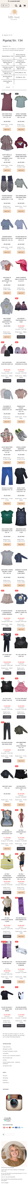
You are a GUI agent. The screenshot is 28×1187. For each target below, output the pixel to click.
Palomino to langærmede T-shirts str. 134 (7, 407)
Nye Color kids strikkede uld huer (21, 363)
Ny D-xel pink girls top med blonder (21, 699)
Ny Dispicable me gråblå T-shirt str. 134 (21, 612)
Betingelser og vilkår (7, 1049)
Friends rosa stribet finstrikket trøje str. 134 (21, 408)
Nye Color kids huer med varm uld (7, 363)
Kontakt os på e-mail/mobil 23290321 (11, 1055)
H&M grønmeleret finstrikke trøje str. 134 (21, 197)
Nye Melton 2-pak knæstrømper (7, 962)
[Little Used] (14, 15)
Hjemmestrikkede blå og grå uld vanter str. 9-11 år (7, 197)
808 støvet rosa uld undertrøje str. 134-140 (7, 115)
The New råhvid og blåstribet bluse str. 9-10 (21, 238)
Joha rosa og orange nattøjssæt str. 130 (7, 280)
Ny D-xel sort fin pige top (21, 655)
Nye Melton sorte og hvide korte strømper (21, 963)
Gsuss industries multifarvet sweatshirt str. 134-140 (7, 449)
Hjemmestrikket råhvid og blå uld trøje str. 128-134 (7, 238)
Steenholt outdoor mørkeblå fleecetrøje (21, 571)
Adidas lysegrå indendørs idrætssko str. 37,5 (21, 448)
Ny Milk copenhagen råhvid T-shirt (7, 919)
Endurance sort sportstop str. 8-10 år (21, 530)
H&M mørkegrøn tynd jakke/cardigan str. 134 (21, 745)
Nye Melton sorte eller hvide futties (21, 1008)
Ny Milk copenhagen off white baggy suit (7, 831)
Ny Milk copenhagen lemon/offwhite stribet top (7, 876)
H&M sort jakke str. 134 (7, 787)
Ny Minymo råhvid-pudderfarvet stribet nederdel (7, 612)
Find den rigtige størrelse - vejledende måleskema (11, 1062)
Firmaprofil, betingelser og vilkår (10, 1051)
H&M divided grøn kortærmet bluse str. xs (7, 530)
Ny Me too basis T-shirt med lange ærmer (7, 1008)
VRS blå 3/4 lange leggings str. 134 (7, 488)
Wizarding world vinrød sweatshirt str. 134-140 (21, 156)
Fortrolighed (5, 1053)
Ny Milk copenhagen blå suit (21, 831)
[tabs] (16, 5)
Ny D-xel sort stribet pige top (7, 699)
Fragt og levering (6, 1046)
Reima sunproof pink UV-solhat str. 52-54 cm (21, 279)
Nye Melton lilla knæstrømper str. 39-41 (21, 919)
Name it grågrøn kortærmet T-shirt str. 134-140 (21, 115)
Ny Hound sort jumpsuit (7, 655)
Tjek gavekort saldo (7, 1065)
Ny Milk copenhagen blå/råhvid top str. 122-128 (21, 876)
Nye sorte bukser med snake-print (7, 743)
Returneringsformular (7, 1057)
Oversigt (5, 1060)
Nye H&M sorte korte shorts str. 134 (21, 787)
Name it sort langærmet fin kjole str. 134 (21, 489)
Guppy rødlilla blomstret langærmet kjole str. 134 (7, 157)
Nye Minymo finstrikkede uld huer (21, 320)
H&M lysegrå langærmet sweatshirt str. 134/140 (7, 321)
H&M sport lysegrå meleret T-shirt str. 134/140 (7, 571)
